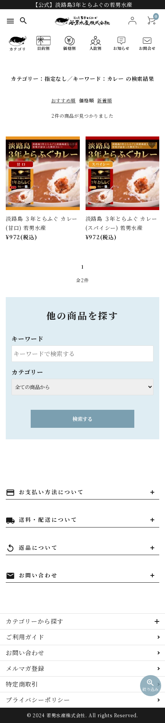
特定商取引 (22, 684)
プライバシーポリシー (38, 699)
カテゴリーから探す (34, 621)
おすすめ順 (63, 100)
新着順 (104, 100)
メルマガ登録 (25, 668)
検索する (82, 418)
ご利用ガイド (25, 637)
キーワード (28, 338)
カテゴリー (27, 372)
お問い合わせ (25, 652)
